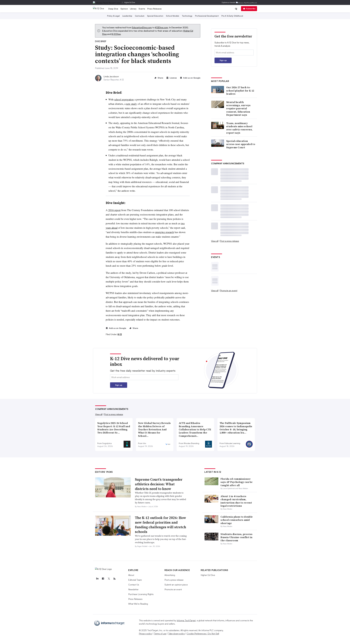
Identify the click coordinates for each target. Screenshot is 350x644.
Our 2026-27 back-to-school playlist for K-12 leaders (240, 90)
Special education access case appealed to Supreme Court (240, 144)
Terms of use (160, 633)
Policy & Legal (113, 16)
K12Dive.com (161, 27)
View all (214, 241)
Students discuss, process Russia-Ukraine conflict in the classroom (236, 537)
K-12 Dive (116, 34)
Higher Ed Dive (129, 2)
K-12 (120, 334)
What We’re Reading (138, 603)
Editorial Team (135, 579)
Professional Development (207, 16)
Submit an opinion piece (176, 584)
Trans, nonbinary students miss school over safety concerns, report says (239, 128)
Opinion (124, 9)
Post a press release (229, 241)
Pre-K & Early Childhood (232, 16)
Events (142, 9)
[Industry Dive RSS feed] (114, 579)
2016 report (114, 210)
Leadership (127, 16)
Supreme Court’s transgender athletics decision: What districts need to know (159, 484)
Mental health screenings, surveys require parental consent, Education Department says (238, 109)
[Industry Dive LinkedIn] (97, 579)
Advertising (169, 575)
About (131, 575)
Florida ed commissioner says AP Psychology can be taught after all (237, 482)
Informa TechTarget (186, 620)
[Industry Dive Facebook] (103, 579)
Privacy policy (145, 633)
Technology (187, 16)
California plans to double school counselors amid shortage (237, 520)
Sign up (223, 60)
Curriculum (139, 16)
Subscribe (250, 8)
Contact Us (133, 584)
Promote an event (228, 290)
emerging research (164, 232)
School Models (172, 16)
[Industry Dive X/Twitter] (109, 579)
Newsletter (133, 589)
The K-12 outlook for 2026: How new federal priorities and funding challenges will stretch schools (160, 524)
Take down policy (176, 633)
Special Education (155, 16)
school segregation (124, 99)
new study (131, 103)
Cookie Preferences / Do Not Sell (203, 633)
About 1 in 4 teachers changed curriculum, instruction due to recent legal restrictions (236, 500)
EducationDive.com (142, 27)
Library (133, 9)
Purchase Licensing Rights (141, 594)
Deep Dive (113, 9)
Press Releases (154, 9)
